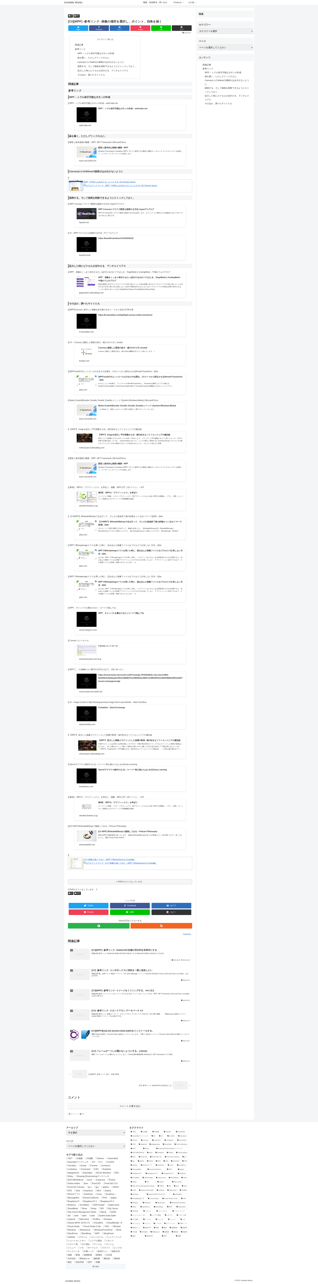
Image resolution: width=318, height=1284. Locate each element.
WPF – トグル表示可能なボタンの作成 (96, 53)
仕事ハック (89, 1251)
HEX (99, 1191)
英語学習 (80, 1262)
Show (84, 1208)
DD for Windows (103, 1173)
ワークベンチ (74, 1251)
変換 (78, 1255)
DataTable (87, 1173)
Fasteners (100, 1180)
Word (119, 1230)
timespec (108, 1219)
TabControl (84, 1219)
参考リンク (80, 49)
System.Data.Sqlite (107, 1216)
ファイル (98, 1244)
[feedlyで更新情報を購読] (99, 926)
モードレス (93, 1248)
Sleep (93, 1208)
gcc (97, 1187)
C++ (101, 1162)
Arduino (100, 1158)
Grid (78, 1191)
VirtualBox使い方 (114, 1223)
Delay (70, 1176)
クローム (83, 1237)
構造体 (107, 1258)
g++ (90, 1187)
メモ (82, 1248)
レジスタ (118, 1248)
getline (106, 1187)
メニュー (72, 1248)
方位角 (109, 1255)
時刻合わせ (85, 1258)
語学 (90, 1262)
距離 (98, 1262)
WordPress (73, 1233)
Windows (72, 1230)
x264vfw (71, 1237)
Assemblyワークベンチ (78, 1162)
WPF (77, 16)
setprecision (114, 1205)
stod (76, 1216)
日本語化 (72, 1258)
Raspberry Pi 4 (107, 1201)
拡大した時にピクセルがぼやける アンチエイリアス (103, 70)
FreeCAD (96, 1183)
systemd (71, 1219)
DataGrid (107, 1169)
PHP (105, 1198)
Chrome (94, 1166)
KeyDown (88, 1194)
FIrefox (112, 1180)
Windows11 (85, 1230)
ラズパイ (106, 1248)
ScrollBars (84, 1205)
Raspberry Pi (73, 1201)
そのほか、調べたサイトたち (91, 75)
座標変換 (88, 1255)
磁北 (70, 1262)
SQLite (103, 1212)
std (69, 1216)
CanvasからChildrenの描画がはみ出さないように (101, 62)
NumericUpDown (91, 1198)
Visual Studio (74, 1226)
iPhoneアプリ (74, 1194)
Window (117, 1226)
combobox (72, 1169)
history (108, 1191)
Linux (99, 1194)
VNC (107, 1226)
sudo (93, 1216)
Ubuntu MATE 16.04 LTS (79, 1223)
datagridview (73, 1173)
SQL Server (113, 1208)
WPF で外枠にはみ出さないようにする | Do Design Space (110, 182)
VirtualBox (98, 1223)
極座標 (97, 1258)
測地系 (117, 1258)
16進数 (90, 1158)
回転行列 (116, 1251)
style (84, 1216)
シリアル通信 (96, 1241)
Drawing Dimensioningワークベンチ (93, 1176)
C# (71, 16)
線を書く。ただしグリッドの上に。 (94, 57)
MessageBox (73, 1198)
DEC (117, 1173)
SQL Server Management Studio (82, 1212)
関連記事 (79, 45)
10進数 (80, 1158)
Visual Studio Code (92, 1226)
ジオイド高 (73, 1244)
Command (85, 1169)
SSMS (113, 1212)
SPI (102, 1208)
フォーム (110, 1244)
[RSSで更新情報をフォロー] (161, 926)
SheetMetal (73, 1208)
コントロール (97, 1237)
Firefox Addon (74, 1183)
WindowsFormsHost (103, 1230)
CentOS (110, 1162)
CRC (96, 1169)
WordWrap (86, 1233)
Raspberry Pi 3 (90, 1201)
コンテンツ (102, 39)
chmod (83, 1166)
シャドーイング (114, 1237)
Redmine (72, 1205)
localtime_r (111, 1194)
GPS (70, 1191)
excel (89, 1180)
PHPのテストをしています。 (131, 882)
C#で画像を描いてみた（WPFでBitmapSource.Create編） (110, 859)
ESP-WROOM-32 (75, 1180)
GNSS (116, 1187)
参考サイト (103, 1251)
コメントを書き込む (130, 1106)
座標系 (99, 1255)
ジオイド (110, 1241)
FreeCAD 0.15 (111, 1183)
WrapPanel (109, 1233)
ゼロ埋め (86, 1244)
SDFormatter (99, 1205)
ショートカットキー (77, 1241)
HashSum (88, 1191)
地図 (70, 1255)
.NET (70, 1158)
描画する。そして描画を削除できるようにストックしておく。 (107, 66)
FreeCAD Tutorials (76, 1187)
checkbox (72, 1166)
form (86, 1183)
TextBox (96, 1219)
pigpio (114, 1198)
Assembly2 (113, 1158)
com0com (106, 1166)
